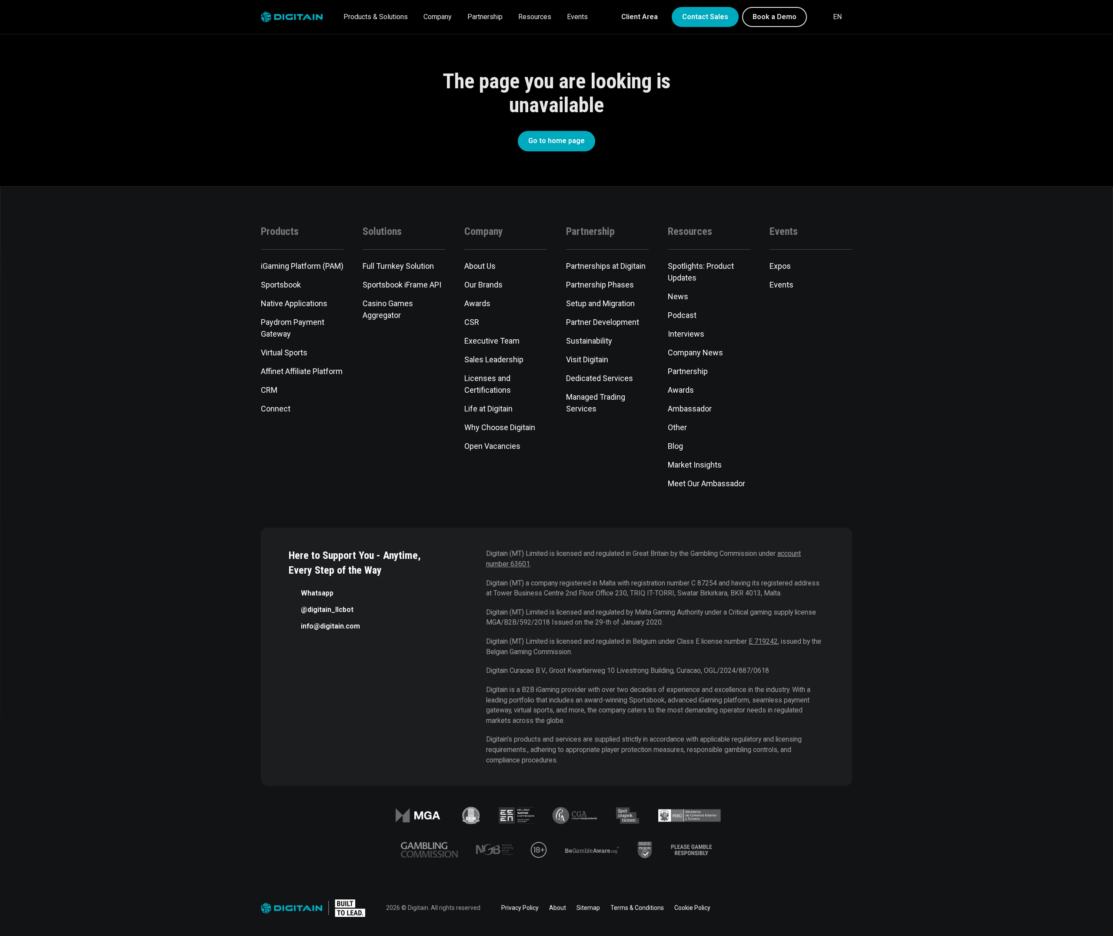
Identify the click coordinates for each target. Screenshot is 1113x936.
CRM (269, 389)
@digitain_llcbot (327, 609)
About (557, 907)
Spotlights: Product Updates (701, 271)
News (678, 296)
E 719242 (763, 641)
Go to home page (556, 141)
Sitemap (588, 907)
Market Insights (695, 464)
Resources (534, 17)
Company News (695, 352)
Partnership (485, 17)
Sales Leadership (493, 359)
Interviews (686, 333)
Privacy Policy (520, 907)
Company (437, 17)
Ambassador (690, 408)
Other (677, 427)
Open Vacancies (492, 446)
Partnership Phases (600, 284)
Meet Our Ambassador (706, 483)
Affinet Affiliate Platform (302, 371)
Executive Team (492, 340)
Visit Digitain (587, 359)
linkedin (774, 908)
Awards (477, 303)
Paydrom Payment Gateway (292, 328)
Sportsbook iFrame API (402, 284)
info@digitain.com (330, 626)
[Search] (819, 16)
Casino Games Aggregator (388, 309)
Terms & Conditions (637, 907)
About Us (480, 266)
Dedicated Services (599, 378)
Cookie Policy (692, 907)
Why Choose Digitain (499, 427)
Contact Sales (705, 17)
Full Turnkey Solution (398, 266)
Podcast (682, 315)
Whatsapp (317, 593)
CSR (471, 322)
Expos (780, 266)
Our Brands (483, 284)
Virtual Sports (284, 352)
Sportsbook (281, 284)
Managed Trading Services (595, 402)
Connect (275, 408)
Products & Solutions (375, 17)
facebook (749, 908)
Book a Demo (774, 17)
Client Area (639, 17)
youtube (822, 908)
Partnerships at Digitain (606, 266)
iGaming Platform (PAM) (302, 266)
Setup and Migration (600, 303)
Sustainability (589, 340)
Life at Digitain (488, 408)
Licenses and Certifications (487, 384)
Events (577, 17)
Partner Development (602, 322)
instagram (847, 908)
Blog (675, 446)
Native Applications (294, 303)
